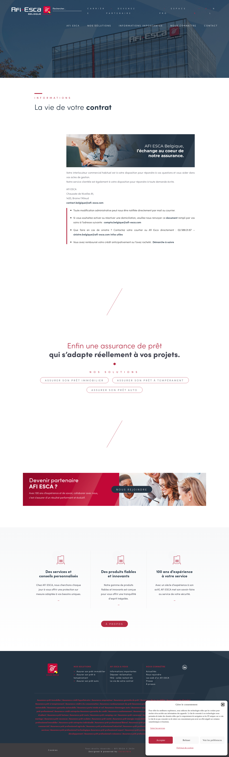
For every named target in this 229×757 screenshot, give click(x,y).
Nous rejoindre (131, 489)
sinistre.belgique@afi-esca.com (91, 234)
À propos (114, 623)
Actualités (151, 671)
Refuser (186, 740)
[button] (222, 704)
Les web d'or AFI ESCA (157, 677)
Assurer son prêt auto (114, 390)
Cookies (53, 750)
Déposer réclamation (121, 674)
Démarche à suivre (163, 242)
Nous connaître (183, 25)
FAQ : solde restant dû (121, 677)
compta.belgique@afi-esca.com (122, 222)
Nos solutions (99, 25)
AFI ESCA (73, 25)
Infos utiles (116, 234)
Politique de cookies (185, 747)
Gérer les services (157, 728)
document (172, 217)
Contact (211, 25)
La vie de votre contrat (121, 680)
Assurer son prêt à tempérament (150, 380)
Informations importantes (141, 25)
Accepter (160, 740)
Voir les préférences (212, 740)
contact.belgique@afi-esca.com (84, 202)
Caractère (125, 751)
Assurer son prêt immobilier (74, 380)
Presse (149, 680)
